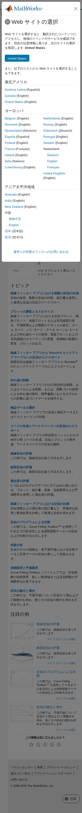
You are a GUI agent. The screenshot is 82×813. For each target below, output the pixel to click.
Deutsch (53, 155)
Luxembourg (13, 167)
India (8, 200)
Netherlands (51, 118)
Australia (11, 194)
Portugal (49, 136)
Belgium (10, 118)
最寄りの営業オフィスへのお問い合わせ (41, 251)
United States (14, 102)
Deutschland (13, 130)
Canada (10, 95)
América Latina (15, 89)
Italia (8, 161)
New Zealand (14, 206)
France (10, 149)
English (52, 161)
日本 (8, 231)
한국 (8, 237)
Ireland (9, 155)
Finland (10, 143)
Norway (48, 124)
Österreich (50, 130)
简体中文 (15, 219)
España (10, 136)
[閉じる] (76, 9)
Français (53, 167)
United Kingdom (54, 173)
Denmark (11, 124)
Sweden (48, 143)
